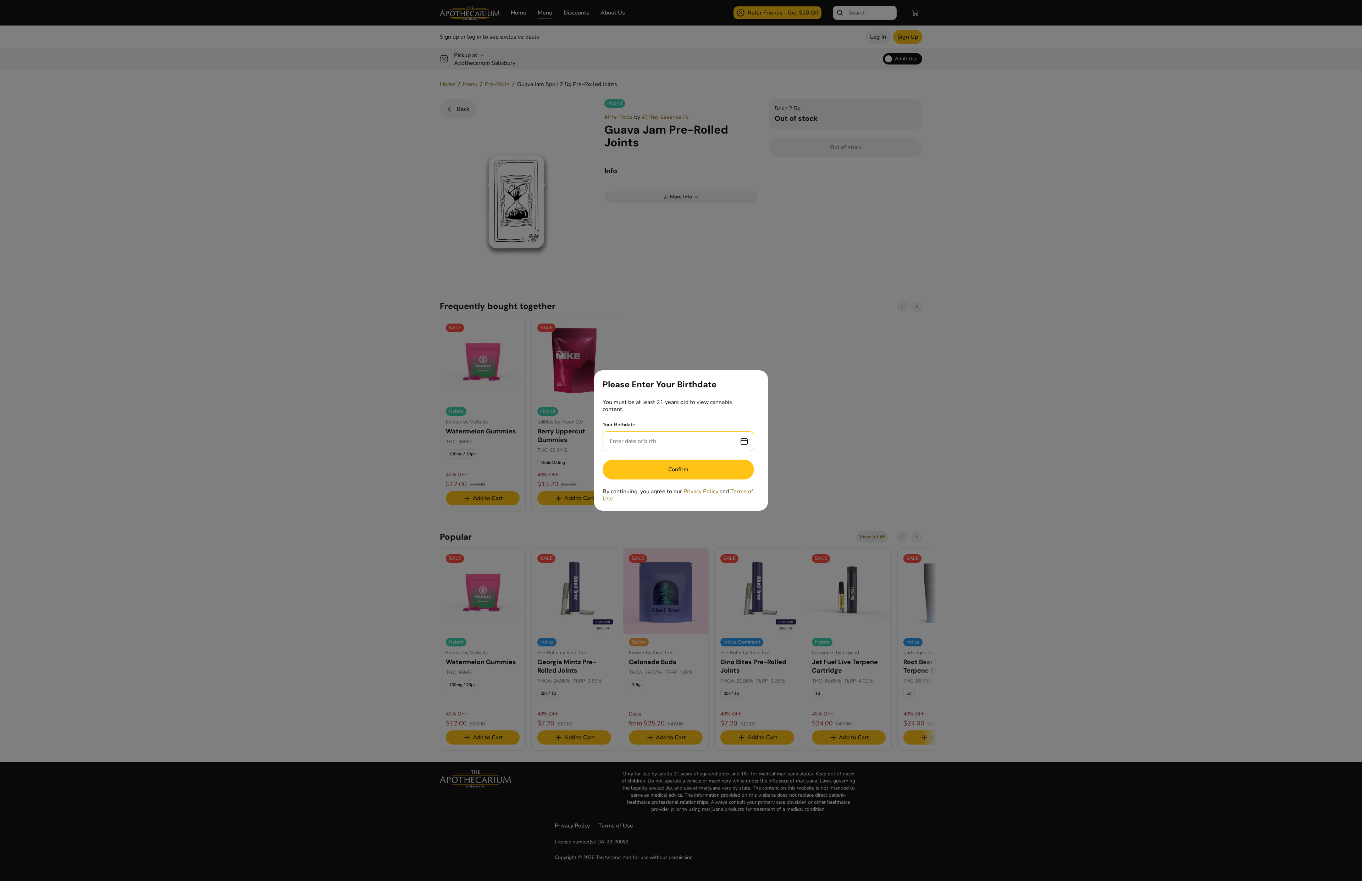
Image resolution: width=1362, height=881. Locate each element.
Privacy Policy (700, 491)
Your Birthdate (619, 424)
